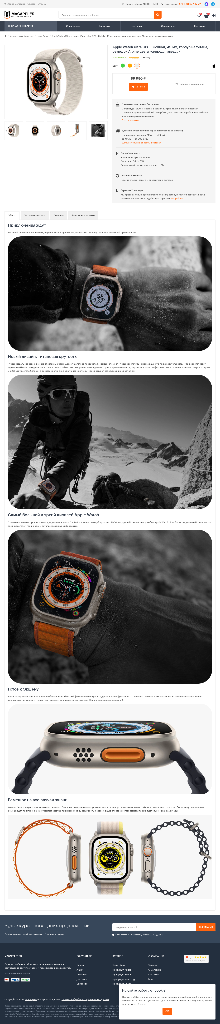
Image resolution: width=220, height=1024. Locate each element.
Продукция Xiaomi (122, 974)
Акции (80, 969)
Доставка (136, 26)
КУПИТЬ (140, 87)
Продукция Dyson (122, 983)
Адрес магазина (16, 3)
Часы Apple (42, 35)
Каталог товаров (22, 26)
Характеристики (34, 215)
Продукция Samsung (123, 979)
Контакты (199, 26)
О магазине (73, 26)
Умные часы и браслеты (21, 35)
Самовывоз (168, 26)
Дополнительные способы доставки (141, 142)
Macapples (31, 999)
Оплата (31, 3)
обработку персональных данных (147, 934)
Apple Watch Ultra (61, 35)
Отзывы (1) (146, 57)
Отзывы (42, 3)
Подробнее (177, 198)
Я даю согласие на (139, 934)
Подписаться (205, 927)
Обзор (12, 215)
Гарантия (104, 26)
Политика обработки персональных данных (85, 999)
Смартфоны (118, 964)
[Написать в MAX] (206, 4)
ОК (167, 1011)
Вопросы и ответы (83, 215)
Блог (150, 978)
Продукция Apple (121, 969)
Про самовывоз (130, 120)
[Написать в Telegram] (212, 4)
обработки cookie (189, 996)
